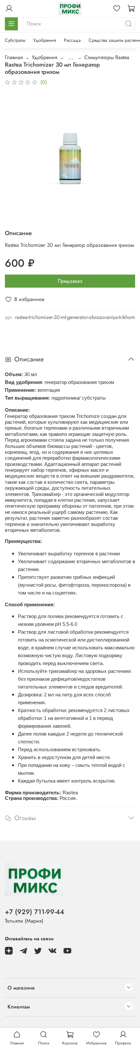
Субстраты (15, 40)
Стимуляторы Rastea (106, 57)
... (70, 57)
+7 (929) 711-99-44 (34, 912)
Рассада (72, 40)
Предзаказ (70, 281)
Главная (14, 57)
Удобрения (44, 40)
